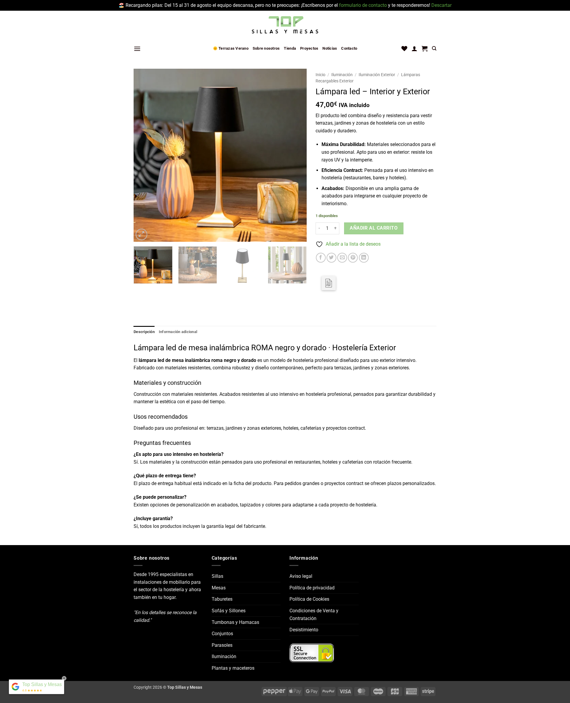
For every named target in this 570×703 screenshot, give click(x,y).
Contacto (349, 48)
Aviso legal (300, 576)
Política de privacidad (312, 588)
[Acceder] (414, 48)
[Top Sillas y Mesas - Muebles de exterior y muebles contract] (285, 25)
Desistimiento (303, 630)
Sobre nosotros (266, 48)
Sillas (217, 576)
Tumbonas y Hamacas (235, 622)
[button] (137, 48)
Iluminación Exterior (377, 74)
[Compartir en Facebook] (321, 258)
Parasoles (222, 645)
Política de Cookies (309, 599)
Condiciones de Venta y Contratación (313, 614)
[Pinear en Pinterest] (353, 258)
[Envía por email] (342, 258)
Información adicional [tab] (178, 331)
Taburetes (222, 599)
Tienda (290, 48)
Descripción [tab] (144, 331)
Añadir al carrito (374, 228)
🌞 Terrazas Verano (230, 48)
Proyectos (309, 48)
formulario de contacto (363, 5)
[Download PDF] (329, 283)
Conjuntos (222, 633)
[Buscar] (434, 48)
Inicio (320, 74)
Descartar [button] (441, 5)
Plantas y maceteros (233, 668)
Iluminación (342, 74)
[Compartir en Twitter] (331, 258)
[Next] (295, 155)
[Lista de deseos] (404, 48)
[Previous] (144, 155)
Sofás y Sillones (229, 610)
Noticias (329, 48)
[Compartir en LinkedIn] (364, 258)
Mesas (219, 588)
